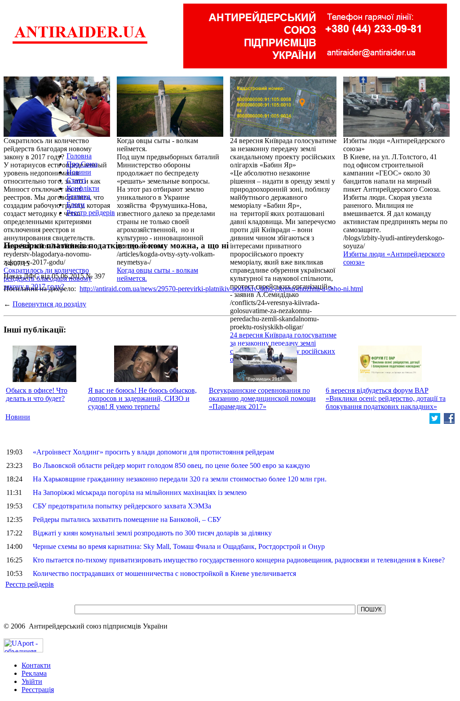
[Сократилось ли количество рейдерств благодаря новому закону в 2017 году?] (57, 134)
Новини (78, 172)
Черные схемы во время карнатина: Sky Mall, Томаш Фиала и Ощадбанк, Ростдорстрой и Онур (179, 546)
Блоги (75, 204)
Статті (76, 180)
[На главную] (80, 42)
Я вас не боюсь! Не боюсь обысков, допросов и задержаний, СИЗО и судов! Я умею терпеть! (142, 398)
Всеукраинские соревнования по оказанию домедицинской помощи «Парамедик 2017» (262, 398)
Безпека (78, 196)
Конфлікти (82, 188)
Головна (79, 156)
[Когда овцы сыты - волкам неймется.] (170, 134)
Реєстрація (38, 689)
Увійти (32, 681)
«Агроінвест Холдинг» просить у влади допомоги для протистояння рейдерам (153, 452)
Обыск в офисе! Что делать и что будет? (36, 394)
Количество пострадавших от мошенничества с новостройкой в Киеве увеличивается (164, 573)
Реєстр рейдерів (90, 212)
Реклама (34, 673)
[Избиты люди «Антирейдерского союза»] (396, 134)
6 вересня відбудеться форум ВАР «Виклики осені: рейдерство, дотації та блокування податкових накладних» (386, 398)
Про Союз (81, 164)
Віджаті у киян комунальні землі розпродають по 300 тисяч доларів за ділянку (152, 533)
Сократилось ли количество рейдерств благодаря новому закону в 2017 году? (48, 278)
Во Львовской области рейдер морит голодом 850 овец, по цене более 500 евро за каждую (171, 465)
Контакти (36, 665)
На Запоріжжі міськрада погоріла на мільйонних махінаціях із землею (140, 492)
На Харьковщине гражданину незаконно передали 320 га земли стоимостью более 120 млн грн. (180, 479)
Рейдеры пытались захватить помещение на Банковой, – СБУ (127, 519)
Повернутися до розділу (49, 304)
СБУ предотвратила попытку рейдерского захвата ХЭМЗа (122, 506)
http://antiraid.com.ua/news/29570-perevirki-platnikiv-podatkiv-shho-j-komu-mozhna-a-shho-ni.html (221, 288)
